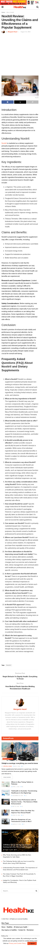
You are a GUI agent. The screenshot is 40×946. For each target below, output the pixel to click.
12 (26, 795)
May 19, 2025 (15, 806)
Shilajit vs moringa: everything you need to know (20, 763)
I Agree (32, 943)
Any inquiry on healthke (9, 930)
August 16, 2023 (25, 32)
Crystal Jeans (7, 766)
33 (22, 806)
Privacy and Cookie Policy (17, 943)
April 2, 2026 (15, 786)
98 (22, 786)
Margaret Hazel (12, 32)
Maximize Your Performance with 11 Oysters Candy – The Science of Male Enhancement (24, 802)
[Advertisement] (20, 54)
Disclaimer (30, 930)
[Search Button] (36, 891)
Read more (7, 777)
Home (3, 12)
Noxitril (4, 143)
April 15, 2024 (16, 815)
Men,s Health (10, 12)
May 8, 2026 (17, 766)
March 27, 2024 (16, 824)
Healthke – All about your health (17, 927)
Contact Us (21, 930)
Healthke (25, 919)
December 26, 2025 (17, 795)
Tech (7, 919)
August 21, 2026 (8, 849)
